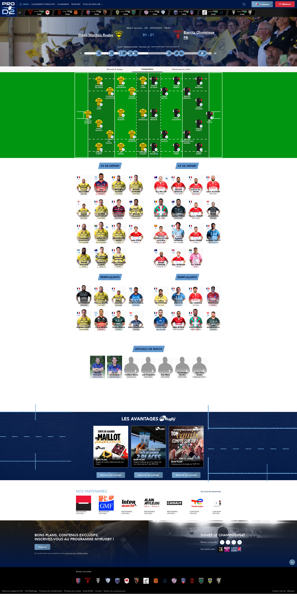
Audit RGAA (88, 590)
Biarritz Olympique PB (199, 35)
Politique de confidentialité (50, 590)
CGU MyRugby (31, 590)
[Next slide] (216, 503)
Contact (98, 590)
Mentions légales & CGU (12, 590)
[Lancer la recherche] (244, 4)
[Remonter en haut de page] (292, 562)
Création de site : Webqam (283, 591)
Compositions (147, 69)
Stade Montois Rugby (95, 35)
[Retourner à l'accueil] (8, 8)
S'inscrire (42, 546)
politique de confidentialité (76, 553)
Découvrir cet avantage (110, 474)
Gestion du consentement (115, 591)
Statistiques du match (181, 69)
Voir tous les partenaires (211, 491)
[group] (38, 13)
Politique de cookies (72, 590)
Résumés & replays (115, 69)
